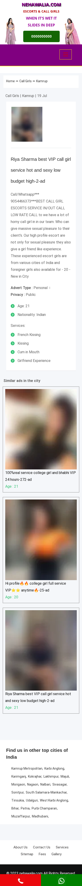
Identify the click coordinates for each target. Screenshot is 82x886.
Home (10, 81)
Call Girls (25, 81)
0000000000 (41, 36)
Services (62, 847)
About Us (20, 847)
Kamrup (42, 81)
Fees (42, 854)
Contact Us (41, 847)
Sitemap (27, 854)
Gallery (56, 854)
